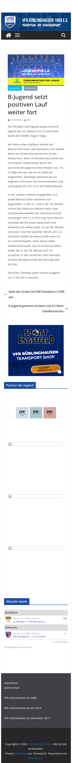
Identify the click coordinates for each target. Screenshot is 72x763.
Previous (9, 414)
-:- (65, 633)
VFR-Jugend (30, 88)
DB (28, 119)
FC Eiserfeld (40, 636)
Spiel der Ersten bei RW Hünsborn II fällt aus (36, 294)
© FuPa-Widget (60, 641)
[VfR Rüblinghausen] (36, 15)
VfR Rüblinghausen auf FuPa (17, 647)
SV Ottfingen (19, 621)
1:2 (65, 618)
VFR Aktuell (14, 88)
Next (60, 414)
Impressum (11, 683)
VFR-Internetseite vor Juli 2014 (22, 708)
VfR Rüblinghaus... (37, 621)
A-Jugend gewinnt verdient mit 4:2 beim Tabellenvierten (36, 308)
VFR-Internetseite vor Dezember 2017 (27, 718)
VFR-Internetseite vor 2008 (20, 698)
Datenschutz (12, 687)
